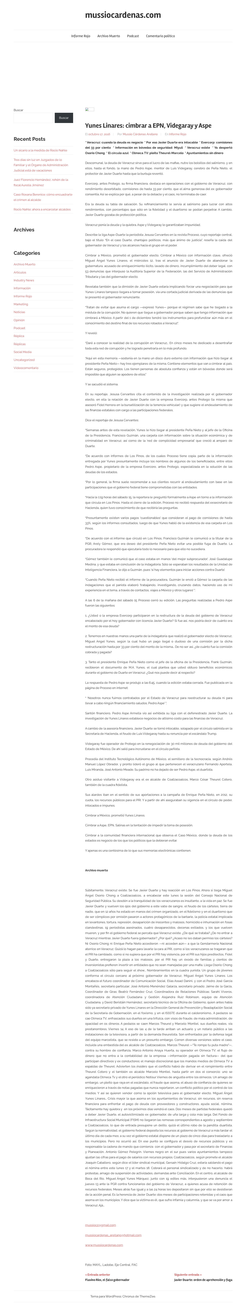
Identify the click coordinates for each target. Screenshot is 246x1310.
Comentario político (160, 36)
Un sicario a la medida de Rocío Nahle (40, 150)
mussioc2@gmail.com (100, 1225)
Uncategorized (24, 360)
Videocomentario (26, 368)
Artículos (20, 272)
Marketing (21, 304)
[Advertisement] (123, 75)
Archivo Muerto (108, 36)
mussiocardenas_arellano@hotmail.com (113, 1235)
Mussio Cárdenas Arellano (140, 134)
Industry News (24, 280)
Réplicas (20, 344)
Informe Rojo (80, 36)
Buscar (18, 110)
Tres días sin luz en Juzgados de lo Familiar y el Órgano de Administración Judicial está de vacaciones (41, 165)
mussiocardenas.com (123, 15)
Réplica (19, 336)
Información (22, 288)
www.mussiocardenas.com (104, 1245)
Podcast (133, 36)
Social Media (23, 352)
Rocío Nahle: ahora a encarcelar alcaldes (42, 209)
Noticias (19, 312)
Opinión (19, 320)
